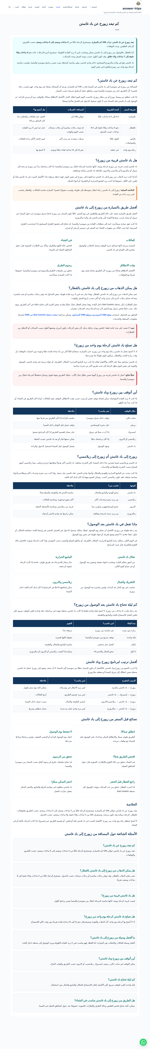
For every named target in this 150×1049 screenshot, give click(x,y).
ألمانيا (44, 7)
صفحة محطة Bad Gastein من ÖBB (41, 315)
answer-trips (132, 8)
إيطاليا (23, 7)
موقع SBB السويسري (102, 315)
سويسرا (51, 7)
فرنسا (30, 7)
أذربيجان (84, 7)
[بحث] (9, 7)
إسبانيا (77, 7)
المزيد (17, 7)
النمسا (58, 7)
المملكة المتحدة (67, 7)
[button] (143, 1042)
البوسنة (37, 7)
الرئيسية (94, 7)
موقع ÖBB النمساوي (81, 315)
